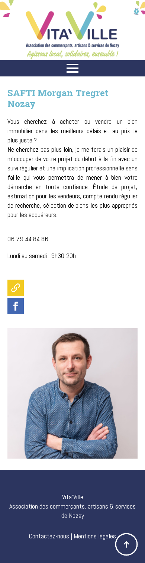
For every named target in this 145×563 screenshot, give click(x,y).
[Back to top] (126, 544)
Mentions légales (95, 536)
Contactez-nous (49, 536)
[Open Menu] (72, 68)
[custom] (15, 288)
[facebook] (15, 306)
